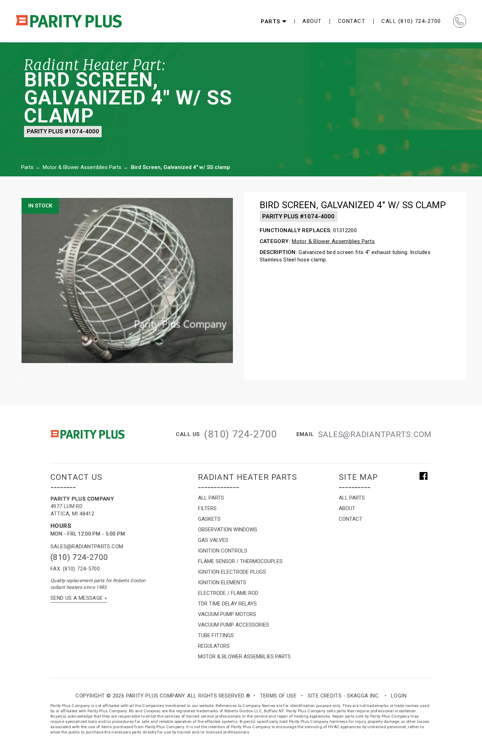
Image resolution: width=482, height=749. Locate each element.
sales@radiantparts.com (86, 546)
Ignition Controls (222, 551)
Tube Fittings (216, 635)
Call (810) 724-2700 (411, 21)
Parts (27, 167)
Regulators (214, 646)
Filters (207, 508)
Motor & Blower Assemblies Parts (82, 167)
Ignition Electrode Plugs (232, 572)
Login (398, 696)
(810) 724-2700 (79, 557)
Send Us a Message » (78, 598)
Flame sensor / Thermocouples (240, 561)
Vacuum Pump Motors (227, 614)
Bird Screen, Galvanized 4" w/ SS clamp (180, 167)
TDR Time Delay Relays (227, 603)
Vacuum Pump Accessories (233, 625)
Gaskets (209, 519)
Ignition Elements (222, 582)
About (312, 21)
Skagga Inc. (363, 696)
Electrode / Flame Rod (228, 593)
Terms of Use (278, 696)
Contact (352, 21)
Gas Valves (213, 540)
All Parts (211, 498)
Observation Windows (227, 529)
